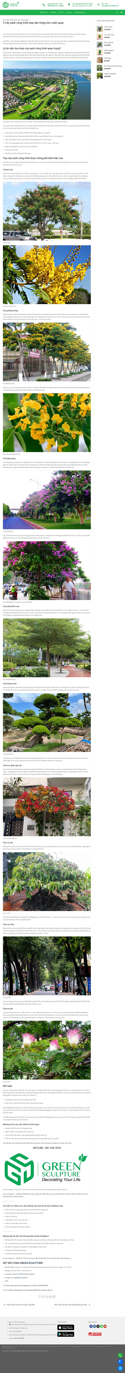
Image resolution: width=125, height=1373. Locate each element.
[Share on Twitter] (43, 1296)
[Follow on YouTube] (105, 1326)
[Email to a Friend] (47, 1296)
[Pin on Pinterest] (50, 1296)
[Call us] (101, 1326)
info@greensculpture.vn (110, 6)
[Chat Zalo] (120, 1362)
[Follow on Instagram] (94, 1326)
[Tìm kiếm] (117, 12)
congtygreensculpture (20, 1277)
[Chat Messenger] (120, 1368)
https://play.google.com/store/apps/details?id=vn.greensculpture (30, 1290)
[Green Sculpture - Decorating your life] (11, 4)
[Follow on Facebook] (91, 1326)
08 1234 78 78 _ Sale (55, 4)
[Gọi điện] (120, 1355)
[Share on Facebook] (40, 1296)
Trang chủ (43, 12)
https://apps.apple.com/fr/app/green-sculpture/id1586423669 (27, 1285)
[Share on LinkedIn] (54, 1296)
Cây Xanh (53, 12)
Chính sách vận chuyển (10, 1346)
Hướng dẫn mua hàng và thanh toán (53, 1346)
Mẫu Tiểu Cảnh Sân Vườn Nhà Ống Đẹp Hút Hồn (71, 1305)
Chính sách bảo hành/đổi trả (29, 1346)
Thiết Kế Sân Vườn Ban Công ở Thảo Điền (20, 1305)
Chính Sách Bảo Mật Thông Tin (77, 1346)
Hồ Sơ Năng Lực (80, 12)
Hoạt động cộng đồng (10, 20)
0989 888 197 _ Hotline (56, 6)
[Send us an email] (98, 1326)
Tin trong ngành (23, 20)
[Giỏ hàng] (121, 12)
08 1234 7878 (19, 1338)
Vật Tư (61, 12)
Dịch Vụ (69, 12)
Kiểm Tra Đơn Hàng (8, 1348)
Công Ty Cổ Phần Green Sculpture (23, 1274)
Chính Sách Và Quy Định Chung (99, 1346)
